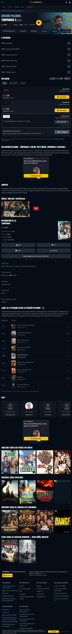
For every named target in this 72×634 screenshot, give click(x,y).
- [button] (6, 43)
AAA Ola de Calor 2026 (9, 615)
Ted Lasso (22, 594)
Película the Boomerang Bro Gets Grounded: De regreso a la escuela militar (10, 619)
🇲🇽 (66, 78)
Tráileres (54, 31)
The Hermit (5, 612)
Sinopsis (44, 31)
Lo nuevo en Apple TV (60, 593)
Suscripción (13, 83)
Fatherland (5, 609)
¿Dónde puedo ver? (9, 31)
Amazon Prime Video (43, 588)
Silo (20, 591)
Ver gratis (23, 31)
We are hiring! (7, 575)
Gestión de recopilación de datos (38, 575)
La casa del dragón (24, 588)
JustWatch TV (41, 596)
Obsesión (5, 593)
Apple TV (39, 591)
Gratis (23, 83)
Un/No (21, 586)
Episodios (34, 31)
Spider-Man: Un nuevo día (10, 590)
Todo (4, 83)
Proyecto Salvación (8, 596)
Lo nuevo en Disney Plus (61, 596)
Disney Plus (40, 594)
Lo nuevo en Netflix (60, 586)
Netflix (39, 586)
